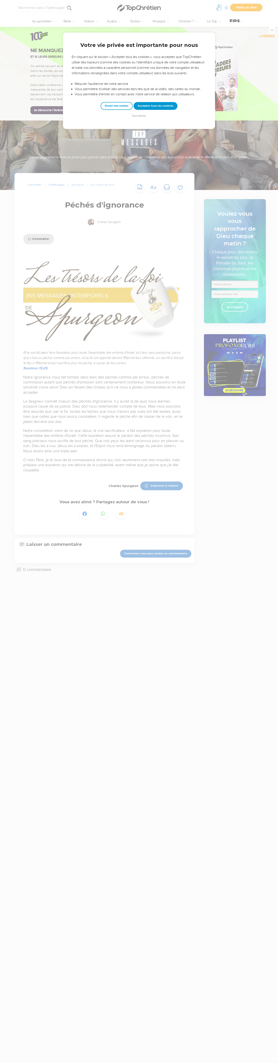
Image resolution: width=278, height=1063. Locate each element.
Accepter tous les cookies (155, 105)
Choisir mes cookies (116, 105)
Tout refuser (139, 115)
